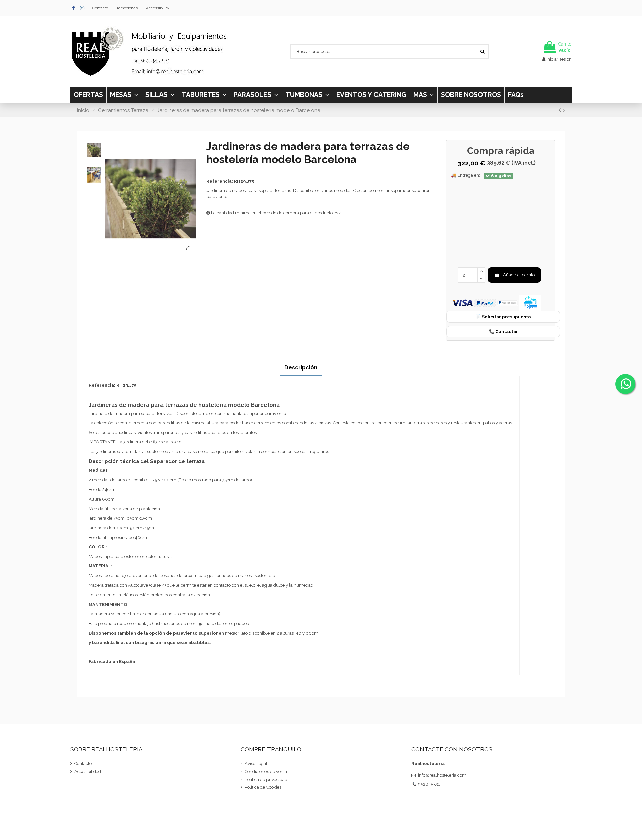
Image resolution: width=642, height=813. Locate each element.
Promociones (126, 8)
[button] (423, 95)
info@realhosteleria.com (442, 775)
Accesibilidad (87, 771)
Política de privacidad (266, 779)
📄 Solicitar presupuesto (503, 316)
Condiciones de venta (266, 771)
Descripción (300, 367)
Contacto (100, 8)
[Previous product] (561, 110)
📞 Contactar (503, 331)
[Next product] (564, 110)
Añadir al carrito (519, 274)
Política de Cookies (263, 787)
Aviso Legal (256, 763)
